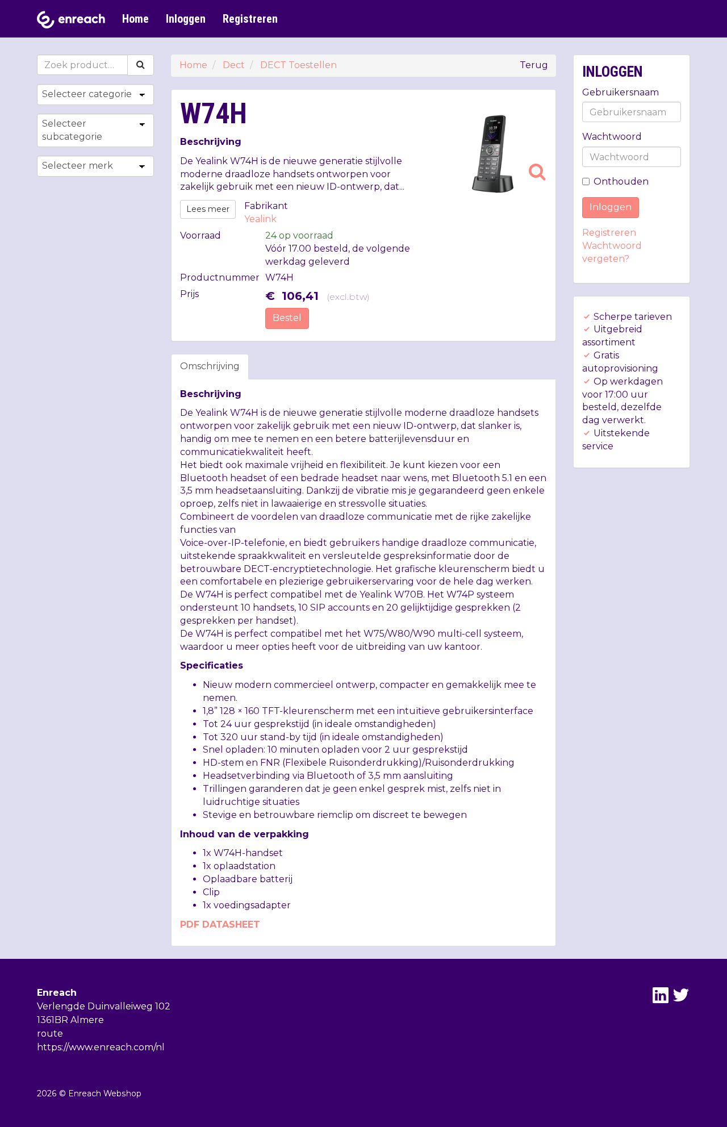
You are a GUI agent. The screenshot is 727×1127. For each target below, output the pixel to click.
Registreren (250, 19)
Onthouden (621, 181)
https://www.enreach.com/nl (101, 1047)
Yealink (260, 219)
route (50, 1033)
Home (135, 19)
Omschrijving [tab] (210, 366)
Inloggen (186, 19)
